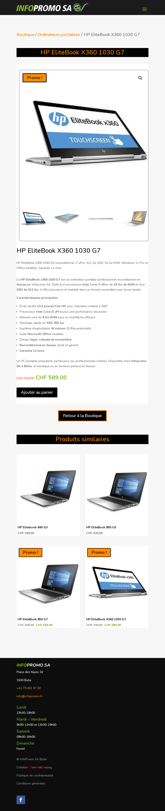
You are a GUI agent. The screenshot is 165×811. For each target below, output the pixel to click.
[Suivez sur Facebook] (21, 800)
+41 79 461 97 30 (29, 688)
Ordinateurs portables (59, 35)
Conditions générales (31, 783)
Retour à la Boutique (82, 416)
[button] (140, 78)
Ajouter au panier (37, 392)
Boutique (25, 35)
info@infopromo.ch (29, 696)
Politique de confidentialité (35, 775)
